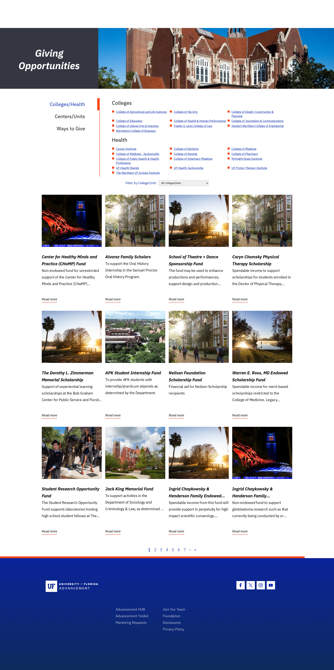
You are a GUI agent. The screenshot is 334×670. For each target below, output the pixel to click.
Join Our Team (174, 609)
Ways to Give (71, 128)
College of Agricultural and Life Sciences (141, 112)
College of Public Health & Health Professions (137, 161)
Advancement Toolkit (132, 616)
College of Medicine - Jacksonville (137, 154)
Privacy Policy (173, 629)
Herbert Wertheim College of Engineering (258, 126)
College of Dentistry (186, 149)
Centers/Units (70, 116)
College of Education (129, 121)
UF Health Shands (127, 168)
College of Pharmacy (245, 154)
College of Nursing (185, 154)
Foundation (171, 616)
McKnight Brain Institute (247, 159)
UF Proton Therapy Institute (249, 168)
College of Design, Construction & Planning (253, 114)
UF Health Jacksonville (188, 168)
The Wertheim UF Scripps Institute (138, 173)
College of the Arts (186, 112)
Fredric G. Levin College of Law (193, 126)
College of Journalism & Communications (258, 121)
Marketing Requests (131, 622)
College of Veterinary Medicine (193, 159)
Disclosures (172, 622)
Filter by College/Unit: (141, 183)
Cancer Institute (126, 149)
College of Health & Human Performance (200, 121)
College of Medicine (244, 149)
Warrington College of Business (136, 131)
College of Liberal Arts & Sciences (137, 126)
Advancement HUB (130, 609)
